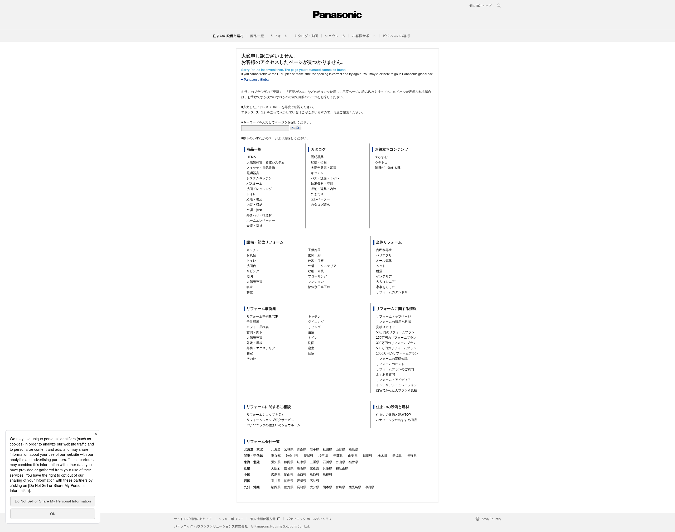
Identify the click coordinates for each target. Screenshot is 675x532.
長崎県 (301, 487)
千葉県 (338, 456)
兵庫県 (327, 468)
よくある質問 (385, 374)
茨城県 (308, 456)
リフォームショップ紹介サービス (270, 420)
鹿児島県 (355, 487)
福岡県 (276, 487)
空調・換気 (254, 210)
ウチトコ (381, 162)
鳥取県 (314, 475)
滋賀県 (301, 468)
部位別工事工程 (319, 287)
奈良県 (288, 468)
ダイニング (316, 322)
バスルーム (254, 183)
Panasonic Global (256, 80)
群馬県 (367, 456)
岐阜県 (301, 462)
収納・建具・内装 (323, 189)
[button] (257, 35)
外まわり (317, 194)
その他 (251, 359)
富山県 (340, 462)
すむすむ (381, 157)
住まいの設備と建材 (228, 35)
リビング (253, 271)
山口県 (301, 475)
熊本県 (327, 487)
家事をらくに (385, 287)
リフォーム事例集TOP (262, 316)
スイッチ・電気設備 (261, 168)
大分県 (314, 487)
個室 (311, 353)
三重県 (314, 462)
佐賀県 (288, 487)
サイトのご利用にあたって (193, 518)
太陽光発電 (254, 282)
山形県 (340, 449)
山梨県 (353, 456)
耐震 (379, 271)
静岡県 (288, 462)
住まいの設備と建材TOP (393, 414)
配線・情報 (319, 162)
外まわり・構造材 (259, 215)
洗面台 (251, 266)
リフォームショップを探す (266, 414)
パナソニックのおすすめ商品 (396, 420)
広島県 (276, 475)
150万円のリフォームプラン (396, 337)
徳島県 (288, 481)
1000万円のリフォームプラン (397, 353)
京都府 (314, 468)
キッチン (317, 173)
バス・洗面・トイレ (325, 178)
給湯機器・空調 (322, 183)
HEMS (251, 157)
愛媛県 (301, 481)
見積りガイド (385, 327)
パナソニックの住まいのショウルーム (273, 425)
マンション (316, 282)
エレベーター (320, 199)
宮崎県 (340, 487)
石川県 (327, 462)
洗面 (311, 343)
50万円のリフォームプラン (395, 332)
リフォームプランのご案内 (395, 369)
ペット (380, 266)
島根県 (327, 475)
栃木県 (382, 456)
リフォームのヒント (390, 364)
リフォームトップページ (393, 316)
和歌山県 (342, 468)
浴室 (311, 332)
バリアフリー (385, 255)
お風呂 (251, 255)
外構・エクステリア (322, 266)
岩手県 (314, 449)
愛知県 (276, 462)
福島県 (353, 449)
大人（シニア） (387, 282)
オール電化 (384, 260)
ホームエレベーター (261, 220)
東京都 (276, 456)
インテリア (384, 276)
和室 (250, 292)
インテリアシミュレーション (396, 385)
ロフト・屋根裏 (258, 327)
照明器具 (253, 173)
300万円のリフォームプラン (396, 343)
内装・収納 (254, 205)
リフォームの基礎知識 (392, 359)
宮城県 (288, 449)
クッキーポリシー (231, 518)
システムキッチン (259, 178)
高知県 (314, 481)
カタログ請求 (320, 205)
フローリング (317, 276)
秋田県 (327, 449)
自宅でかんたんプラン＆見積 (396, 390)
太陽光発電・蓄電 (323, 168)
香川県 (276, 481)
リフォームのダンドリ (392, 292)
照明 (250, 276)
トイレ (251, 194)
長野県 (412, 456)
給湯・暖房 (254, 199)
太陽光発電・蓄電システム (266, 162)
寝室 (250, 287)
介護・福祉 (254, 226)
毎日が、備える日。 (389, 168)
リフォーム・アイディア (393, 380)
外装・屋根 (316, 260)
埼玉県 (323, 456)
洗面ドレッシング (259, 189)
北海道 (276, 449)
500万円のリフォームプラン (396, 348)
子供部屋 (314, 250)
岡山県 (288, 475)
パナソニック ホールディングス (309, 518)
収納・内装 (316, 271)
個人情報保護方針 (263, 518)
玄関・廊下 (316, 255)
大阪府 (276, 468)
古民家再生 (384, 250)
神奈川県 (292, 456)
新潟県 (397, 456)
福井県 (353, 462)
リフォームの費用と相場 (393, 322)
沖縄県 (369, 487)
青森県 (301, 449)
